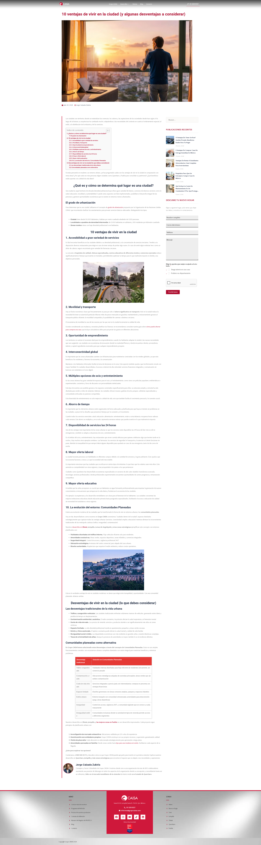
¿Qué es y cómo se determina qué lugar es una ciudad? (87, 133)
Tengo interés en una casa (180, 270)
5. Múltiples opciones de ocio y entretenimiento (86, 149)
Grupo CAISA (113, 4)
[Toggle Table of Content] (107, 130)
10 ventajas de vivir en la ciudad (79, 138)
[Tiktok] (136, 817)
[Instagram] (123, 817)
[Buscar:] (182, 120)
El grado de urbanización (78, 136)
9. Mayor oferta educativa (79, 158)
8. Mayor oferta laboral (79, 156)
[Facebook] (116, 817)
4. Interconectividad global (80, 147)
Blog (141, 4)
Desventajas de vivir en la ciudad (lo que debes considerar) (88, 163)
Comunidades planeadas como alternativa (85, 167)
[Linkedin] (143, 817)
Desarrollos (123, 4)
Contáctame (173, 292)
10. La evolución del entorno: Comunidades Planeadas (89, 160)
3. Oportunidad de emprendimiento (82, 145)
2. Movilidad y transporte (79, 142)
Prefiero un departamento (180, 273)
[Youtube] (129, 817)
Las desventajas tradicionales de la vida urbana (86, 165)
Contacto (149, 4)
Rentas (135, 4)
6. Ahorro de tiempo (78, 151)
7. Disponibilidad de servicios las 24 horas (84, 154)
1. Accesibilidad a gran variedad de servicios (84, 140)
